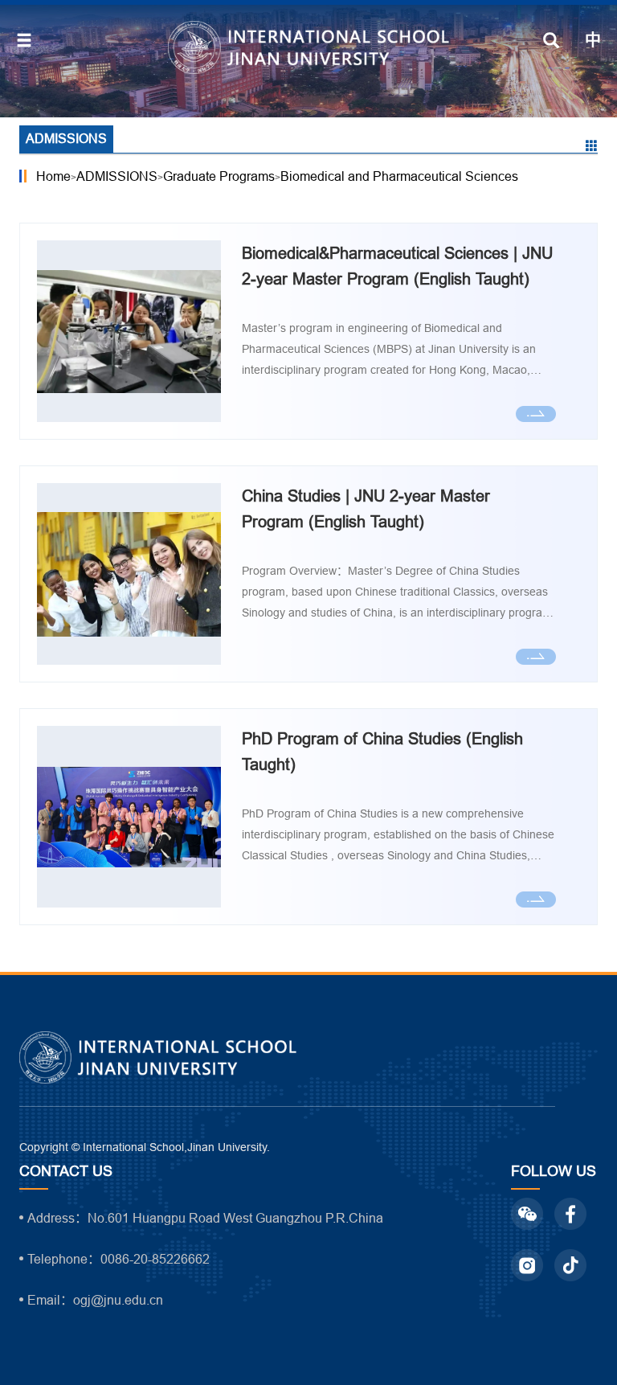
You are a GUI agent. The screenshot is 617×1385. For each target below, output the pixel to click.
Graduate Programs (219, 176)
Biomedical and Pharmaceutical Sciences (399, 176)
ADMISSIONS (116, 176)
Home (53, 176)
